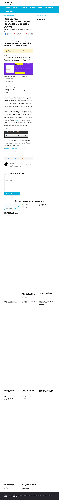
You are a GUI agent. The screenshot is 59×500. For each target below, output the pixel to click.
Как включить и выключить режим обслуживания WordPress (11, 390)
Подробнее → (14, 51)
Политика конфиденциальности (40, 495)
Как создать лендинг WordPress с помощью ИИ (46, 293)
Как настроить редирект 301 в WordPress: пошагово (29, 389)
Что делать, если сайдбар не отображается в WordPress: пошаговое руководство (29, 486)
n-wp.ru (8, 2)
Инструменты (9, 11)
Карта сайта (14, 495)
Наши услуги (49, 7)
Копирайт (10, 496)
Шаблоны (15, 7)
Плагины (8, 7)
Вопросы (40, 7)
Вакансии (15, 496)
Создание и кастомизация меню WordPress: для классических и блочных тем (29, 294)
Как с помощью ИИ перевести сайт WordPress (11, 213)
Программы (33, 7)
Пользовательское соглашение (25, 495)
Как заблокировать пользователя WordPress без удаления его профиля (11, 486)
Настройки (24, 7)
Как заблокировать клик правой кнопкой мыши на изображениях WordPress (46, 390)
